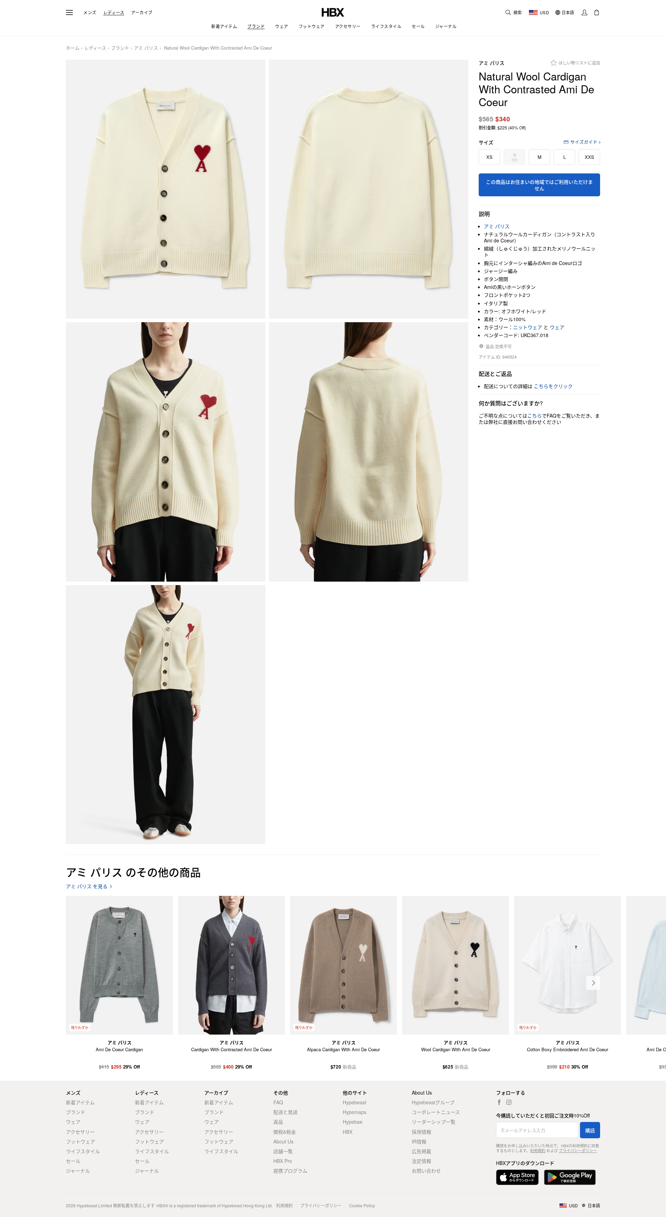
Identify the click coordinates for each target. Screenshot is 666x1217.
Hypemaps (354, 1112)
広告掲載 (421, 1151)
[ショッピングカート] (596, 12)
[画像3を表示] (165, 452)
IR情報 (419, 1141)
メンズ (89, 12)
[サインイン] (584, 12)
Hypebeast (354, 1102)
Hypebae (352, 1122)
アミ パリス (146, 48)
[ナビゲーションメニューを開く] (69, 12)
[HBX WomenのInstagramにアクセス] (509, 1102)
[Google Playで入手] (570, 1177)
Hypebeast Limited (94, 1205)
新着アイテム (80, 1102)
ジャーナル (78, 1170)
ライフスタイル (83, 1151)
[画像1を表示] (165, 189)
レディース (114, 12)
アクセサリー (80, 1132)
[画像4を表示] (368, 452)
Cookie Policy (362, 1205)
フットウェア (80, 1141)
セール (73, 1161)
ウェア (557, 327)
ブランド (120, 48)
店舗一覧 (283, 1151)
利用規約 (537, 1150)
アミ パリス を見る (87, 886)
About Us (283, 1141)
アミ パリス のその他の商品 (133, 872)
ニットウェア (527, 327)
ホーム (72, 48)
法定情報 (421, 1161)
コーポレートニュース (436, 1112)
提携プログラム (290, 1170)
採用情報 (421, 1132)
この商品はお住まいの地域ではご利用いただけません (539, 184)
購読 (590, 1130)
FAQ (278, 1102)
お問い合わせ (426, 1170)
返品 (278, 1122)
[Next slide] (593, 983)
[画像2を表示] (368, 189)
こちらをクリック (553, 386)
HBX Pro (282, 1161)
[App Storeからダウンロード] (517, 1177)
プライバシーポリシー (578, 1150)
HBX (347, 1132)
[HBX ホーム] (333, 11)
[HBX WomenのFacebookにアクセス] (499, 1102)
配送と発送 (285, 1112)
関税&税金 (284, 1132)
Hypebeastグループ (433, 1102)
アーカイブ (142, 12)
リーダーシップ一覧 (433, 1122)
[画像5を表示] (165, 715)
